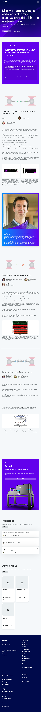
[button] (38, 2)
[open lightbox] (11, 171)
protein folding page (23, 159)
